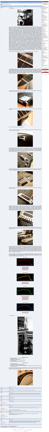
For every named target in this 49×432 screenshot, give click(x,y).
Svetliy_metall (44, 42)
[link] (19, 409)
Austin (43, 10)
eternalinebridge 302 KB (25, 282)
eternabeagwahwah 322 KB (25, 297)
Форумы (6, 1)
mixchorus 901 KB (25, 269)
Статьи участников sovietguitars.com (11, 1)
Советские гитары (3, 1)
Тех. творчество (17, 1)
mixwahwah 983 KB (25, 298)
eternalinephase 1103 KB (25, 299)
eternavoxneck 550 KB (25, 268)
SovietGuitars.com (14, 429)
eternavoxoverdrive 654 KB (25, 283)
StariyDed (43, 62)
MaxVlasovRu (44, 30)
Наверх (1, 404)
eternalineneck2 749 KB (25, 267)
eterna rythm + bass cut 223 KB (25, 296)
